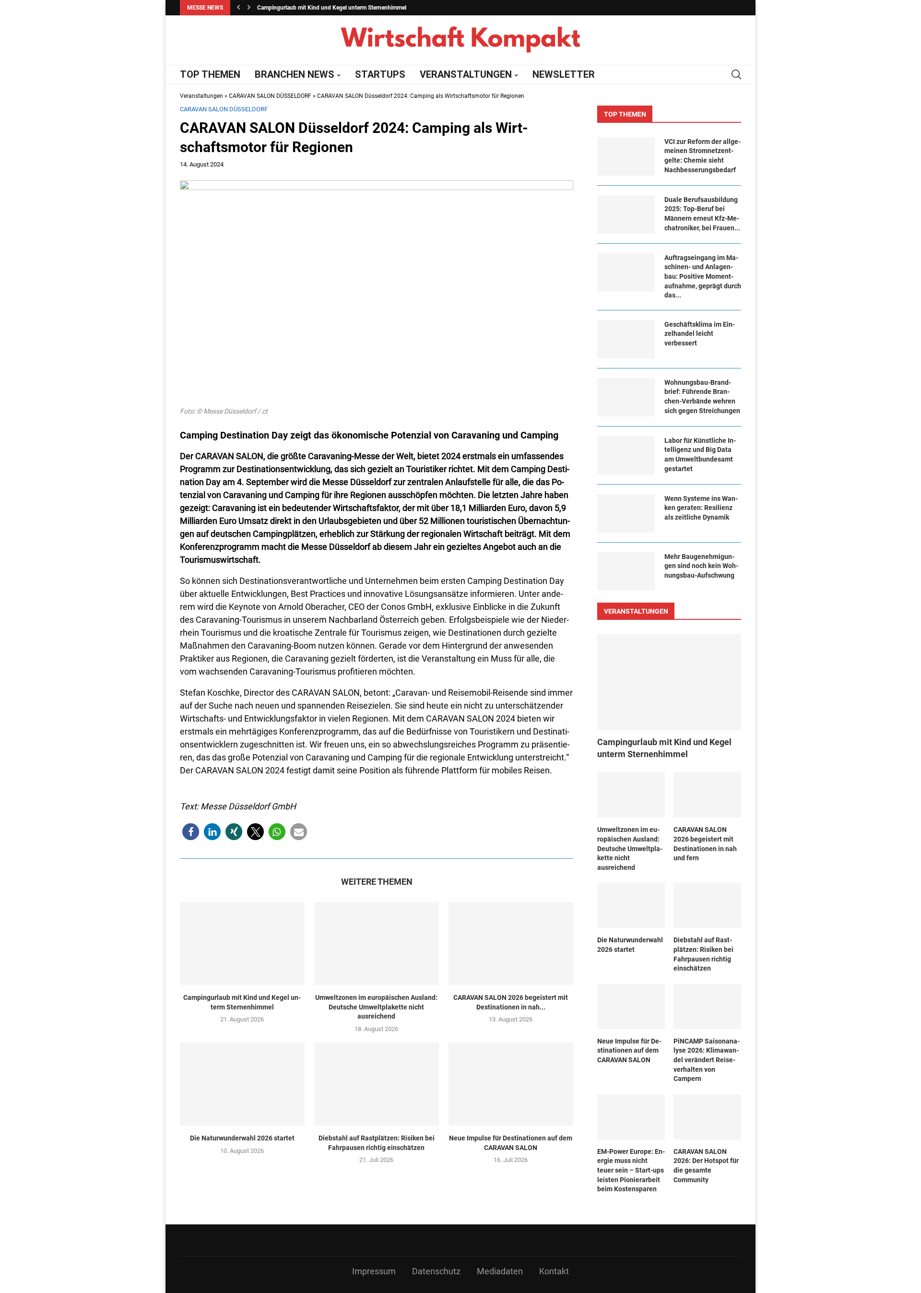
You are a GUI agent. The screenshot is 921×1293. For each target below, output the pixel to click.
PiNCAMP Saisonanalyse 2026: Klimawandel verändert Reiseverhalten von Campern (706, 1059)
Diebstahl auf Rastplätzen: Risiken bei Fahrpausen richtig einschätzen (377, 1142)
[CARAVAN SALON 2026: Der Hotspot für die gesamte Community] (707, 1116)
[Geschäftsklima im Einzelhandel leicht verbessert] (626, 339)
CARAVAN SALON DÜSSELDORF (270, 96)
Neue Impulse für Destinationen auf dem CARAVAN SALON (510, 1142)
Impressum (374, 1271)
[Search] (736, 74)
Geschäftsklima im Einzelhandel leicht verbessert (699, 333)
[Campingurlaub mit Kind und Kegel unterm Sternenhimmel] (242, 943)
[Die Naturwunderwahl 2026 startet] (242, 1084)
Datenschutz (436, 1271)
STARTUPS (380, 74)
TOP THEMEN (210, 74)
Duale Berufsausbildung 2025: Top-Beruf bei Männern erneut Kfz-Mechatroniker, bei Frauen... (702, 214)
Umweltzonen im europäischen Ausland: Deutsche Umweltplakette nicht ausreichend (376, 1007)
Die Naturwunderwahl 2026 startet (242, 1138)
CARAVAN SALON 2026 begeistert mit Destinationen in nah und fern (705, 844)
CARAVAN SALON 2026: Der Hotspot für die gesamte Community (706, 1166)
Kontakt (554, 1271)
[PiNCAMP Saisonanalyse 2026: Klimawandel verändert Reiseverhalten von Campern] (707, 1006)
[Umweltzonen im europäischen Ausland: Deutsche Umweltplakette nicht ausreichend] (376, 943)
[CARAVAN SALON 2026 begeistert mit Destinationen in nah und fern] (511, 943)
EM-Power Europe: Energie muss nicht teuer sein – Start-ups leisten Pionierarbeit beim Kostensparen (631, 1170)
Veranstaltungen (201, 96)
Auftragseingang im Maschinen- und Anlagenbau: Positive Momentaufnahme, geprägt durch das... (702, 276)
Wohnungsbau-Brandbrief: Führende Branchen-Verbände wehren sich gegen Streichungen (702, 397)
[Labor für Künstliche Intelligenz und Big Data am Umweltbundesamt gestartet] (626, 455)
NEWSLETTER (563, 74)
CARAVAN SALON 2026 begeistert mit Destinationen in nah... (510, 1002)
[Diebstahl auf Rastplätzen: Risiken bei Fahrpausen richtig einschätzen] (376, 1084)
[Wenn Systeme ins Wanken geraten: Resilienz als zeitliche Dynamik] (626, 513)
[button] (190, 831)
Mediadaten (500, 1271)
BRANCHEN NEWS (294, 74)
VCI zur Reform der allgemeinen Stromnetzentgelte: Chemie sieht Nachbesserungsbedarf (702, 156)
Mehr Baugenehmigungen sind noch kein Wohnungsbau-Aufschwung (701, 566)
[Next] (249, 7)
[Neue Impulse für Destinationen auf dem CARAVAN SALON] (511, 1084)
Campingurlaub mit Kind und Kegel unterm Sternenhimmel (331, 7)
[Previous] (238, 7)
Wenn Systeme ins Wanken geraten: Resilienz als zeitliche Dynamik (701, 508)
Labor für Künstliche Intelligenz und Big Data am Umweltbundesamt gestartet (700, 455)
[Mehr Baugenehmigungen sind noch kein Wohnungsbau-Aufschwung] (626, 571)
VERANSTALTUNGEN (466, 74)
